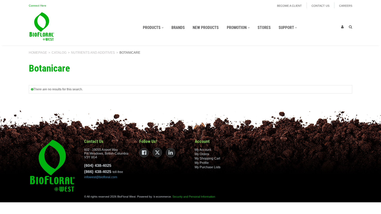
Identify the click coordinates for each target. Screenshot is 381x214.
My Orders (202, 154)
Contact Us (320, 5)
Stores (264, 27)
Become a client (289, 5)
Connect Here (37, 5)
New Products (206, 27)
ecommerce (163, 196)
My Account (203, 149)
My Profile (202, 162)
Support (287, 27)
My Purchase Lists (207, 167)
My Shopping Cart (207, 158)
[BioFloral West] (42, 26)
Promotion (237, 27)
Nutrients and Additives (93, 52)
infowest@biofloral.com (100, 177)
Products (152, 27)
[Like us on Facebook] (144, 152)
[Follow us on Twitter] (157, 152)
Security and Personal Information (193, 196)
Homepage (38, 52)
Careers (345, 5)
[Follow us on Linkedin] (170, 152)
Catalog (59, 52)
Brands (178, 27)
